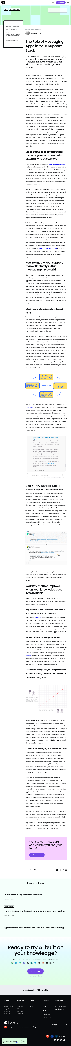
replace (28, 656)
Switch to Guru (46, 1015)
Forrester (38, 618)
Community (20, 1013)
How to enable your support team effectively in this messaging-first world (13, 34)
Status (31, 1006)
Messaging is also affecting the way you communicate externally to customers (12, 28)
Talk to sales (60, 2)
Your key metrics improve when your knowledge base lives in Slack (12, 42)
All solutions (7, 1013)
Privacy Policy (16, 1042)
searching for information (48, 248)
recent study (29, 407)
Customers (20, 1006)
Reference (20, 1009)
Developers (20, 1011)
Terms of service (10, 1038)
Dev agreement (21, 1038)
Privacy (31, 1038)
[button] (68, 3)
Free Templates (47, 1017)
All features (7, 1011)
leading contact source (57, 164)
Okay (23, 1041)
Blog (18, 1016)
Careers (45, 1004)
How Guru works (8, 1006)
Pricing (6, 1004)
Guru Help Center (34, 1004)
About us (45, 1006)
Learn (18, 1004)
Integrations (7, 1009)
